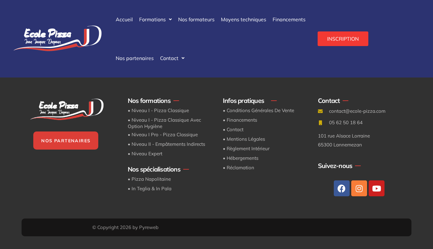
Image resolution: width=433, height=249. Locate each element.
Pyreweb (148, 227)
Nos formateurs (196, 19)
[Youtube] (377, 188)
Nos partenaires (135, 58)
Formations (152, 19)
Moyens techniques (243, 19)
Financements (289, 19)
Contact (169, 58)
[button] (155, 19)
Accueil (124, 19)
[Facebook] (342, 188)
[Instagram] (359, 188)
